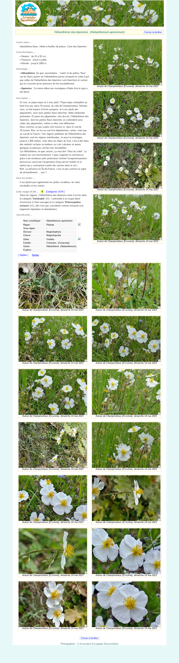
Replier (35, 255)
